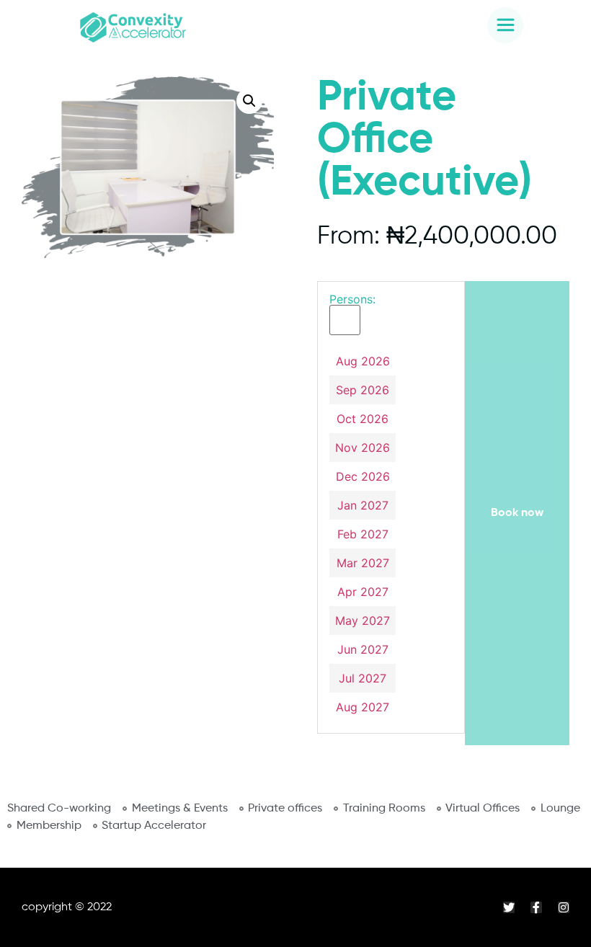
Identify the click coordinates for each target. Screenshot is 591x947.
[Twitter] (509, 907)
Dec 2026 (363, 476)
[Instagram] (563, 907)
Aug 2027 (362, 707)
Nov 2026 (362, 447)
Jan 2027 (362, 505)
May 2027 (362, 620)
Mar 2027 (363, 563)
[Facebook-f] (536, 907)
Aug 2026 (363, 361)
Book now (517, 513)
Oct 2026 (362, 419)
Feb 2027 (362, 534)
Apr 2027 (362, 591)
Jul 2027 (362, 678)
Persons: (352, 299)
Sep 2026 (362, 390)
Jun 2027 (362, 649)
